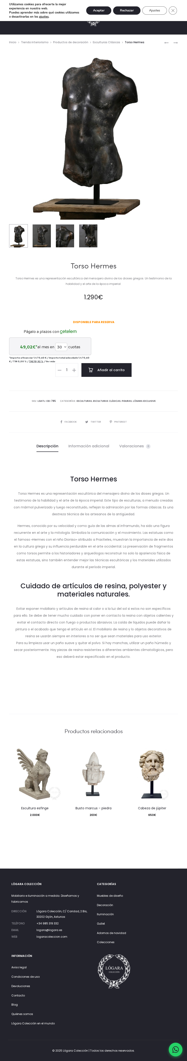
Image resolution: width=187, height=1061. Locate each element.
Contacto (18, 995)
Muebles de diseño (110, 896)
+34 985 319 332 (47, 923)
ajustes (44, 17)
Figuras (127, 401)
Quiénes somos (22, 1014)
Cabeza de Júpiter (152, 808)
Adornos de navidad (111, 933)
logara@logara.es (49, 930)
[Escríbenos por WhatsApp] (175, 1049)
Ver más (50, 361)
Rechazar (127, 10)
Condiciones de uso (25, 977)
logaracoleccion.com (51, 937)
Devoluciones (20, 986)
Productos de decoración (70, 42)
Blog (14, 1005)
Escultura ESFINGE (35, 808)
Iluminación (105, 914)
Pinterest (120, 422)
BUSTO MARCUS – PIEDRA (93, 808)
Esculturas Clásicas (106, 42)
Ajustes (154, 10)
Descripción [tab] (47, 446)
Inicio (12, 42)
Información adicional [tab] (88, 446)
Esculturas (84, 401)
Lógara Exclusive (144, 401)
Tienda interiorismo (35, 42)
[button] (59, 370)
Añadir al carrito (110, 370)
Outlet (101, 924)
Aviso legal (19, 967)
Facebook (71, 422)
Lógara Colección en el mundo (33, 1023)
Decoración (105, 905)
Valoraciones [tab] (134, 446)
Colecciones (105, 942)
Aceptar (98, 10)
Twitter (96, 422)
